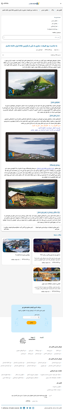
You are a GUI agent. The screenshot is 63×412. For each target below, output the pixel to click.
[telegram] (27, 408)
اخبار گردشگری (54, 26)
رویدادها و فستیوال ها (52, 29)
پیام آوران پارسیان (48, 408)
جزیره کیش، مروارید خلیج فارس (49, 127)
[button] (31, 322)
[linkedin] (24, 408)
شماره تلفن (37, 315)
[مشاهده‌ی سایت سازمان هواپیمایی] (23, 340)
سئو (54, 408)
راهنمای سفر (54, 24)
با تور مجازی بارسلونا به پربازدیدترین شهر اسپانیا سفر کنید (47, 228)
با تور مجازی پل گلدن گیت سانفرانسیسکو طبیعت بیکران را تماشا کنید (18, 228)
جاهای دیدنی (44, 10)
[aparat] (21, 408)
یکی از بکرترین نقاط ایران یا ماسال (45, 168)
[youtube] (30, 408)
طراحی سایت (59, 408)
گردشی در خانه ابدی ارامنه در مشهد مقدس (45, 130)
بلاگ (52, 10)
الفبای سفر (59, 10)
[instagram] (33, 408)
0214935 (28, 401)
